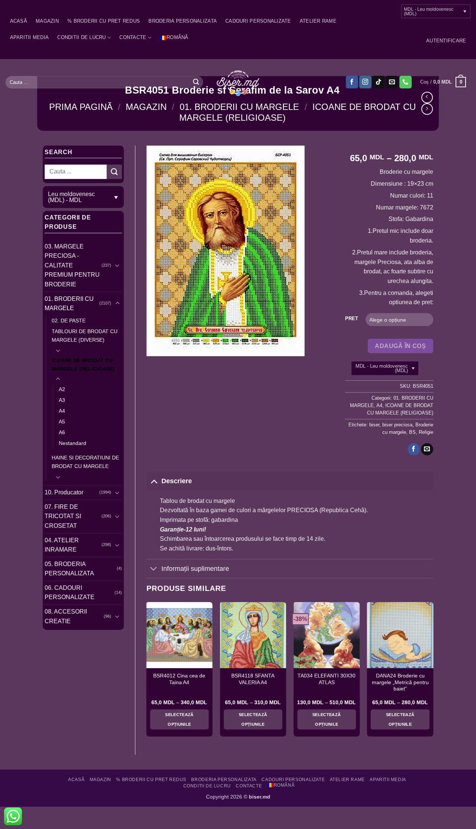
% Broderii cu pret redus (103, 21)
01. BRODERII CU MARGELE (239, 107)
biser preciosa (397, 424)
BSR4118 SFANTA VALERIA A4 (252, 679)
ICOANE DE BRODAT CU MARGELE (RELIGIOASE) (83, 364)
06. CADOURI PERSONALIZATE (69, 593)
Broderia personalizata (182, 21)
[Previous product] (427, 109)
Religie (426, 432)
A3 (62, 400)
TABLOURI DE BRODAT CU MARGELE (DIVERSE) (85, 335)
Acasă (18, 21)
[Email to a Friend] (427, 449)
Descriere (176, 481)
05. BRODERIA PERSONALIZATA (69, 569)
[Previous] (146, 672)
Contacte (132, 37)
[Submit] (196, 82)
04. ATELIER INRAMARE (62, 545)
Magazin (47, 21)
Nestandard (72, 443)
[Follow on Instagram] (365, 82)
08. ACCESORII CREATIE (66, 616)
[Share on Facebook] (414, 449)
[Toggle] (117, 265)
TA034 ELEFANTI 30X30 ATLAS (327, 679)
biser (374, 424)
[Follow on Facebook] (352, 82)
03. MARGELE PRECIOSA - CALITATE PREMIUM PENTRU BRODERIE (72, 265)
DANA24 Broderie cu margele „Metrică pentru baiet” (400, 682)
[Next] (432, 672)
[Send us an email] (392, 82)
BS (412, 432)
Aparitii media (29, 37)
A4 (62, 411)
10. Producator (64, 492)
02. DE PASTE (69, 321)
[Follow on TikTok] (379, 82)
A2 (62, 389)
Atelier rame (318, 21)
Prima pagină (81, 107)
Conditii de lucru (81, 37)
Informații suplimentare (195, 568)
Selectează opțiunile (179, 719)
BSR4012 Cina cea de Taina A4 (179, 679)
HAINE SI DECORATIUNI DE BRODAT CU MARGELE (85, 462)
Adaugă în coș (400, 346)
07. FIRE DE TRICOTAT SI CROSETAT (63, 516)
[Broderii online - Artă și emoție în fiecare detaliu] (238, 82)
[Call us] (405, 82)
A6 (62, 432)
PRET (351, 318)
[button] (446, 41)
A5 (62, 422)
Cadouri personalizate (258, 21)
